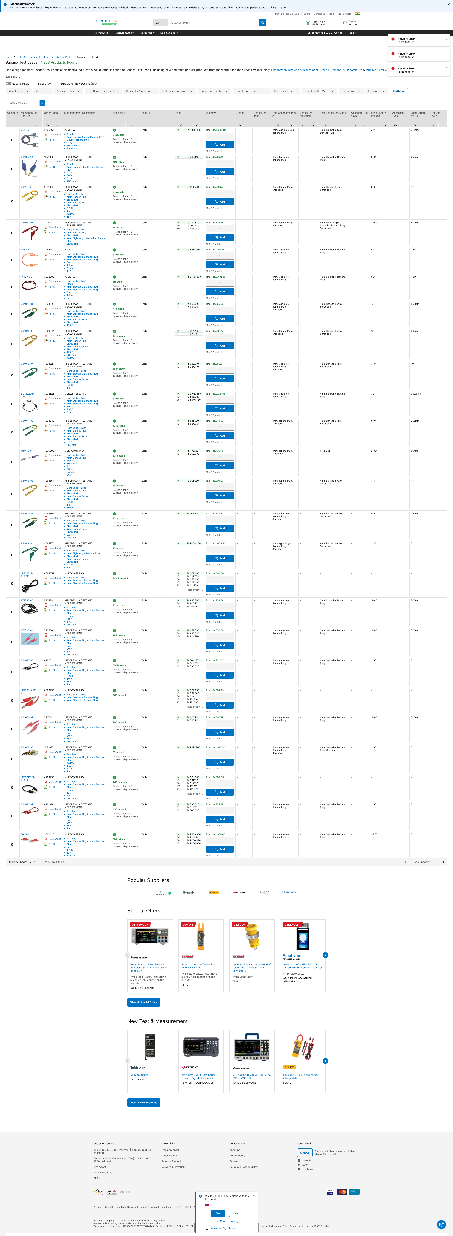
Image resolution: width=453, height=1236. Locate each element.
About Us (234, 1149)
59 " (69, 262)
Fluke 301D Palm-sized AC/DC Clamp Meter (301, 1076)
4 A (69, 795)
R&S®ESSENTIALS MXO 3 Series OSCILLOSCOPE (251, 1076)
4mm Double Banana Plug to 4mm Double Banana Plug (85, 138)
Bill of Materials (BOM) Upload (325, 32)
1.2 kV (70, 849)
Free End (72, 463)
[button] (102, 33)
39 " (69, 406)
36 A (69, 474)
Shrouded (72, 199)
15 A (69, 270)
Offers (307, 13)
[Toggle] (8, 83)
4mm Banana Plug (77, 196)
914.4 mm (72, 148)
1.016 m (71, 855)
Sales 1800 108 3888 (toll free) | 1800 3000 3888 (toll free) (122, 1151)
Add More (399, 90)
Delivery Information (173, 1166)
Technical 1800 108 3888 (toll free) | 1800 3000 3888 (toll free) (121, 1160)
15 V (69, 792)
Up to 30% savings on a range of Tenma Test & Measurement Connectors (251, 967)
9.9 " (69, 442)
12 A (69, 852)
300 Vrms (72, 145)
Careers (233, 1161)
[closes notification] (449, 4)
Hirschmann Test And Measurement (294, 70)
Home (9, 56)
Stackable (72, 460)
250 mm (71, 181)
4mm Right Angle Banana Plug (83, 553)
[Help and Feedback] (441, 1224)
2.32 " (70, 466)
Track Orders (344, 13)
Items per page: (17, 861)
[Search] (262, 22)
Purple (70, 472)
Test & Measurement (28, 56)
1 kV (69, 765)
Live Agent (99, 1166)
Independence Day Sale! (287, 13)
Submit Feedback (103, 1172)
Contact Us (319, 13)
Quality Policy (237, 1155)
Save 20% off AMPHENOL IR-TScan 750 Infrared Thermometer (302, 966)
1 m (68, 211)
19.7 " (70, 325)
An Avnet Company (103, 1220)
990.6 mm (72, 409)
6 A (69, 621)
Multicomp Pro (352, 70)
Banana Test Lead (76, 194)
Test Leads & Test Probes (58, 56)
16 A (69, 216)
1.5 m (70, 265)
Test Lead (72, 134)
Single (70, 283)
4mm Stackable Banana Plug (82, 256)
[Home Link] (106, 23)
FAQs (96, 1178)
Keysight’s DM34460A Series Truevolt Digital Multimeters (198, 1076)
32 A (69, 178)
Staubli (324, 70)
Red (69, 298)
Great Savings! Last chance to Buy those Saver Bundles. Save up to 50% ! (148, 967)
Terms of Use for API (185, 1207)
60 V (69, 175)
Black (70, 412)
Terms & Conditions (160, 1207)
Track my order (170, 1149)
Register (323, 21)
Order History (169, 1155)
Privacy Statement (103, 1207)
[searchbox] (213, 22)
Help (331, 13)
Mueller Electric (376, 70)
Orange (71, 268)
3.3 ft (70, 208)
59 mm (70, 469)
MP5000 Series (139, 1074)
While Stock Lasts (242, 976)
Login (315, 21)
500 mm (71, 355)
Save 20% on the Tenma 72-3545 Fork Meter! (198, 966)
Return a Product (171, 1161)
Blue (69, 172)
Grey (69, 142)
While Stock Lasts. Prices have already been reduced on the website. (148, 980)
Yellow (70, 213)
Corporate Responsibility (243, 1166)
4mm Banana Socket (78, 319)
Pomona (336, 70)
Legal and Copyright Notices (131, 1207)
